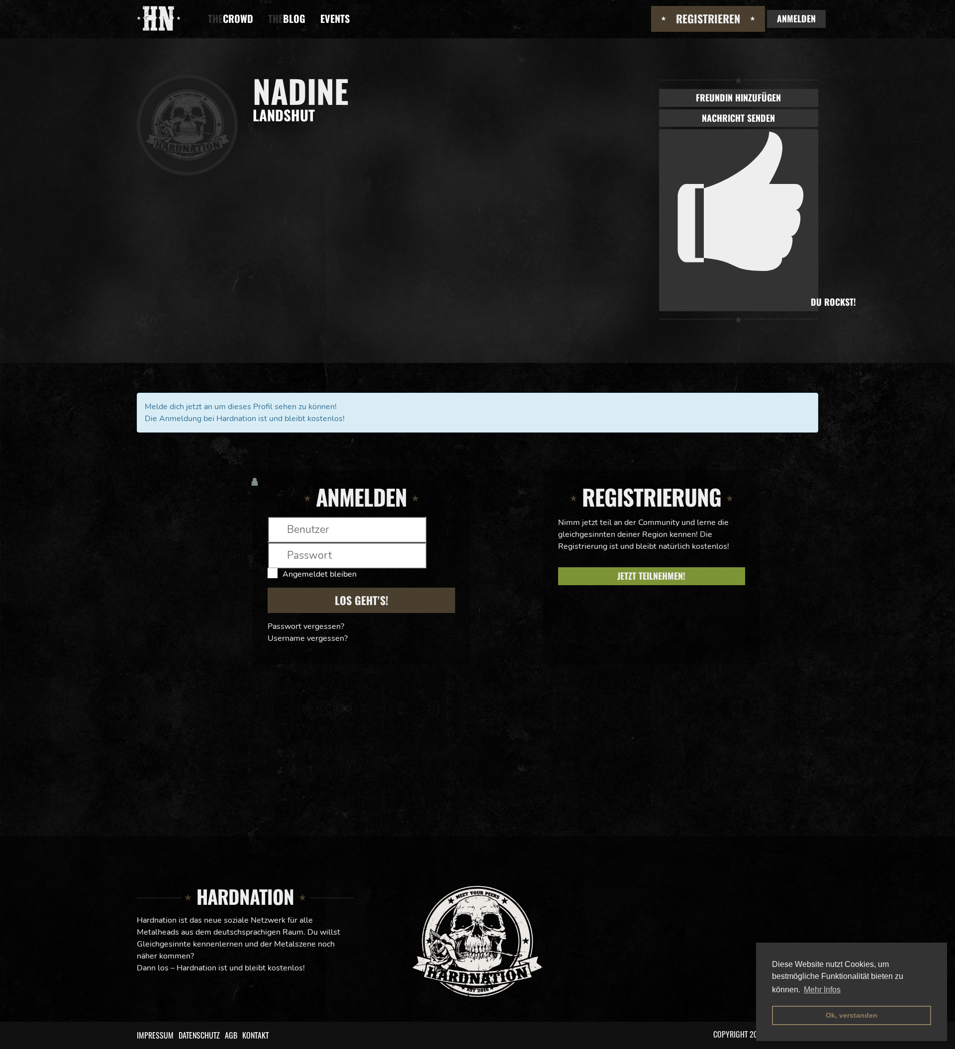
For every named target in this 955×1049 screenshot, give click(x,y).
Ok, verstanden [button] (851, 1015)
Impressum (155, 1035)
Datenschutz (199, 1035)
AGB (231, 1035)
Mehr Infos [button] (822, 989)
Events (335, 18)
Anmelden (796, 18)
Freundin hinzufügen (738, 97)
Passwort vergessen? (306, 626)
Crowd (230, 18)
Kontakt (255, 1035)
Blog (286, 18)
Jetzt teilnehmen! (651, 575)
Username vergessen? (308, 638)
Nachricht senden (738, 117)
